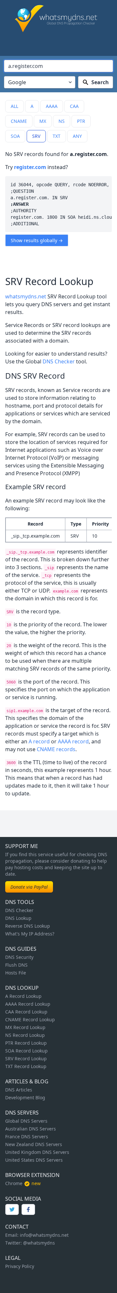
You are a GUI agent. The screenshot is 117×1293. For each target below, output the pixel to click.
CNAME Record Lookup (30, 1019)
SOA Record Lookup (26, 1051)
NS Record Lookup (25, 1035)
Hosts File (15, 973)
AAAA (52, 106)
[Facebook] (28, 1209)
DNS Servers (22, 1112)
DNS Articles (18, 1090)
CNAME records (56, 749)
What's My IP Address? (29, 934)
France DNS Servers (26, 1136)
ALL (14, 106)
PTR (81, 121)
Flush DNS (16, 965)
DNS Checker (59, 361)
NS (61, 121)
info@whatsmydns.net (44, 1235)
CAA (74, 106)
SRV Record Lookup (26, 1058)
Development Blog (25, 1097)
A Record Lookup (23, 996)
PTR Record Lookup (26, 1043)
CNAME (19, 121)
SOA (15, 136)
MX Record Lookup (25, 1027)
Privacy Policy (19, 1266)
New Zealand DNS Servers (33, 1144)
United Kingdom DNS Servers (37, 1152)
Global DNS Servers (26, 1121)
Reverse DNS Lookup (27, 926)
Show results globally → (37, 240)
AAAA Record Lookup (27, 1004)
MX (42, 121)
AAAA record (73, 741)
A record (39, 741)
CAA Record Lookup (26, 1012)
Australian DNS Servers (30, 1129)
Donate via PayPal (29, 887)
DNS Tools (19, 902)
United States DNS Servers (34, 1160)
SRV (36, 136)
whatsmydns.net (25, 296)
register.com (30, 167)
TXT (56, 136)
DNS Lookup (18, 918)
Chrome (13, 1183)
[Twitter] (12, 1209)
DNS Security (19, 957)
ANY (77, 136)
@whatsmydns (39, 1243)
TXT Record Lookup (25, 1066)
